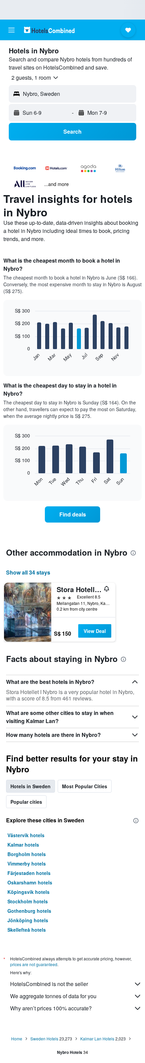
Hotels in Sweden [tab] (30, 786)
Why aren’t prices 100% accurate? (51, 1008)
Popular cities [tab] (26, 801)
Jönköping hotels (27, 920)
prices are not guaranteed (33, 964)
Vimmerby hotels (26, 863)
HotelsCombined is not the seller (49, 984)
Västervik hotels (26, 835)
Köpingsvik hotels (28, 891)
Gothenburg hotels (29, 910)
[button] (11, 30)
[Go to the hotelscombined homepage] (49, 30)
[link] (72, 514)
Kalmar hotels (23, 844)
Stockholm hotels (27, 901)
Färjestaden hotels (29, 873)
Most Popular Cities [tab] (84, 786)
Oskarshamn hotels (29, 882)
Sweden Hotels (44, 1038)
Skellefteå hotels (26, 929)
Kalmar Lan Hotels (97, 1038)
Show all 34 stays (28, 572)
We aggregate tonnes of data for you (53, 996)
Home (16, 1038)
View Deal (95, 631)
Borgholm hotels (26, 854)
